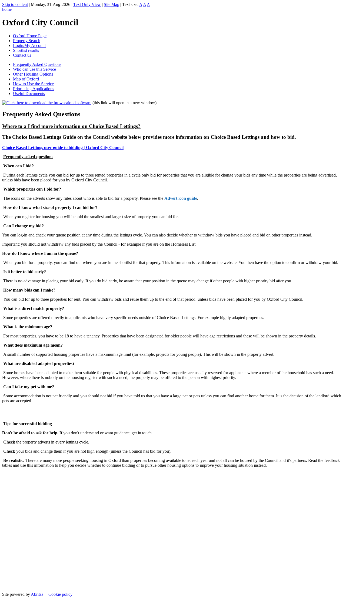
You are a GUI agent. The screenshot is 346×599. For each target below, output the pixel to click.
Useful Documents (29, 93)
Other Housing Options (33, 74)
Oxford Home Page (29, 35)
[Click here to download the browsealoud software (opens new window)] (46, 102)
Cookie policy (60, 594)
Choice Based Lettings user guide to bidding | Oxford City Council (63, 147)
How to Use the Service (33, 84)
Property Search (26, 40)
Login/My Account (29, 45)
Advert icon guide (180, 198)
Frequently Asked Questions (37, 64)
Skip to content (15, 4)
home (7, 9)
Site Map (111, 4)
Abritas (37, 594)
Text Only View (87, 4)
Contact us (22, 55)
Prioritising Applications (33, 88)
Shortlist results (26, 50)
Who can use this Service (34, 69)
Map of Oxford (26, 79)
